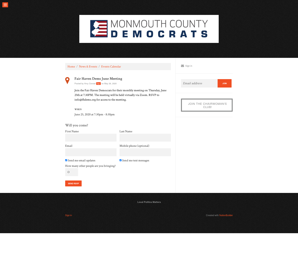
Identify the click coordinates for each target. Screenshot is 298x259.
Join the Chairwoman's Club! (207, 105)
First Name (72, 131)
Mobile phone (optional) (134, 146)
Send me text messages (136, 160)
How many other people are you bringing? (90, 166)
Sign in (188, 65)
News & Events (88, 67)
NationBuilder (226, 215)
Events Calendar (111, 67)
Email (68, 146)
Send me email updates (81, 160)
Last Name (126, 131)
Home (71, 67)
